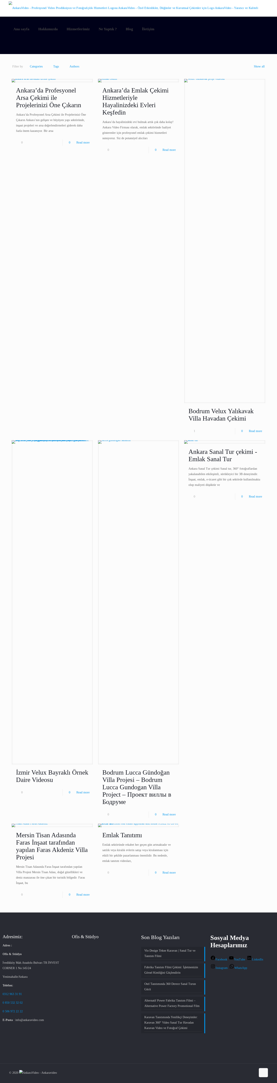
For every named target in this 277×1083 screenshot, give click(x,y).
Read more (83, 142)
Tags (56, 66)
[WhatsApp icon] (234, 1072)
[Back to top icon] (263, 1072)
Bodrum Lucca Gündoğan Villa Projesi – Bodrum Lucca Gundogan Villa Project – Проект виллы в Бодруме (136, 787)
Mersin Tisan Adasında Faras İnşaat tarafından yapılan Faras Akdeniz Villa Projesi (52, 846)
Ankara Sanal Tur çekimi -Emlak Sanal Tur (222, 455)
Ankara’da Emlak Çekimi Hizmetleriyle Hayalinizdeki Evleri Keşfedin (135, 101)
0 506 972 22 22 (13, 1011)
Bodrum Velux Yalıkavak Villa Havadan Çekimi (221, 414)
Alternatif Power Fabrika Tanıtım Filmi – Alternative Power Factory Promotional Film (172, 1003)
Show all (259, 66)
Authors (74, 66)
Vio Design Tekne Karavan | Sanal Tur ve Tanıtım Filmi (169, 953)
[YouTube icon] (248, 1072)
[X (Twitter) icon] (243, 1072)
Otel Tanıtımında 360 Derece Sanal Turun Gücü (170, 986)
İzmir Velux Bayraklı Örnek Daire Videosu (52, 776)
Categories (36, 66)
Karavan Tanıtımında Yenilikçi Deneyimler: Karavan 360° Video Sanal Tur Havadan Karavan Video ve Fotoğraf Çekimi (171, 1023)
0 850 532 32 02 (13, 1002)
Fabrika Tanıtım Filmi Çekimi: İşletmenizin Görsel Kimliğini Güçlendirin (171, 970)
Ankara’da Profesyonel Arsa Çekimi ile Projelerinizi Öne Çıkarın (48, 97)
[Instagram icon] (252, 1072)
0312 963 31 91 (12, 994)
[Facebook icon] (239, 1072)
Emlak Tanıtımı (122, 835)
